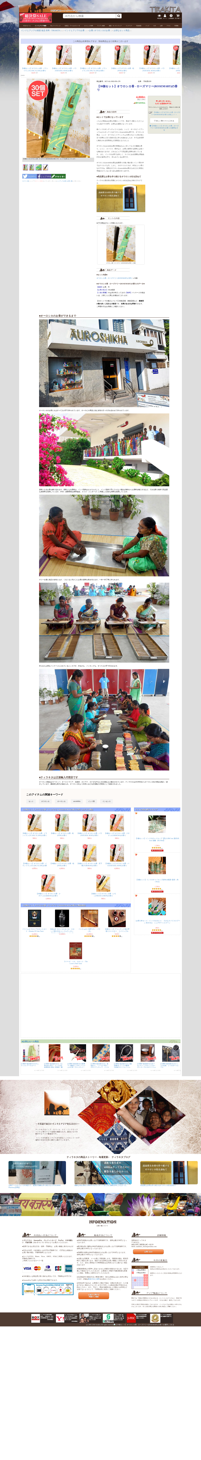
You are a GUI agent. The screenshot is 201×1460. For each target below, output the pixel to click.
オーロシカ (61, 801)
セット (31, 801)
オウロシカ (45, 801)
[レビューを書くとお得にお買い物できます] (58, 179)
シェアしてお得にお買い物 (64, 181)
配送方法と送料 (94, 1279)
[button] (22, 75)
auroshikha (76, 801)
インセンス (106, 801)
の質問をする (164, 128)
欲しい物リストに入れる (165, 121)
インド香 (91, 801)
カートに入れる (158, 850)
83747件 (179, 2)
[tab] (27, 25)
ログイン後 (25, 181)
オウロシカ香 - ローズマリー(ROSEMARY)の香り (114, 278)
